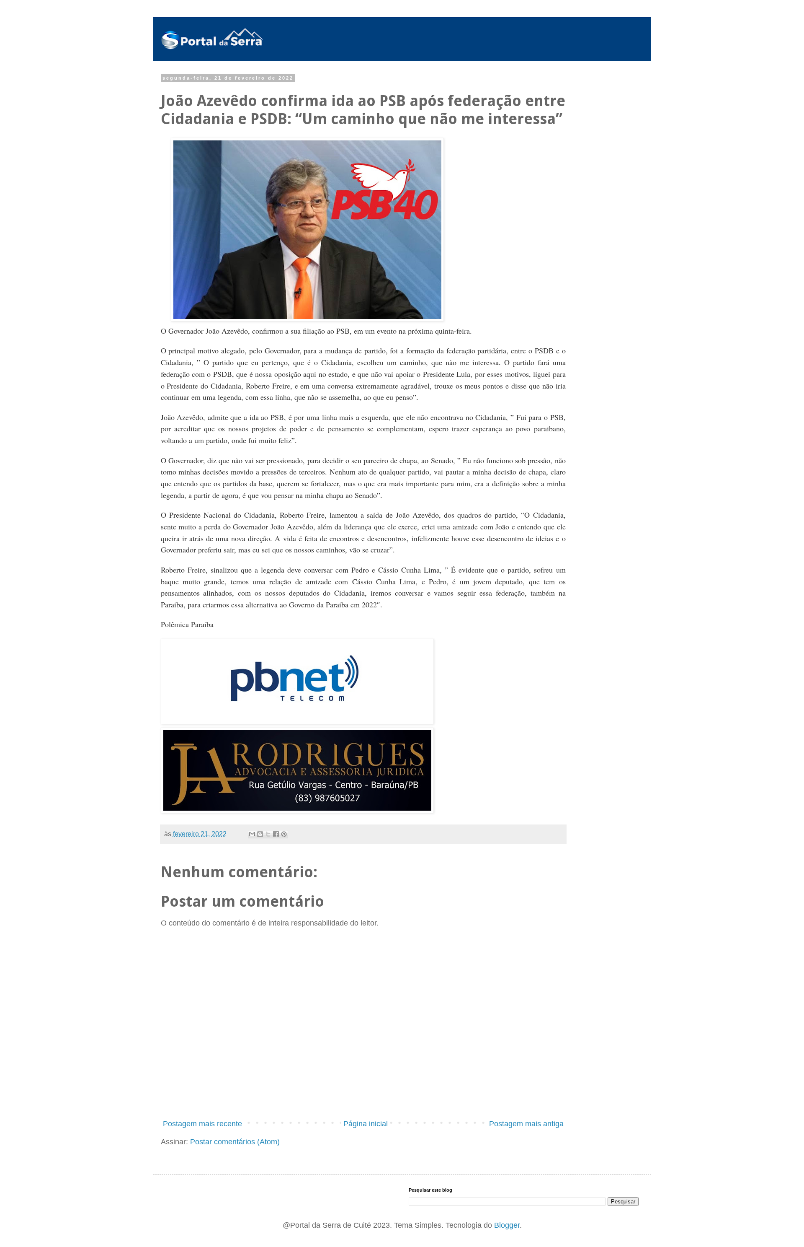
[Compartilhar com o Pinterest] (284, 834)
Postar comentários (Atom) (235, 1142)
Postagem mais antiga (526, 1124)
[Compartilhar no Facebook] (276, 834)
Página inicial (365, 1124)
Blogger (507, 1225)
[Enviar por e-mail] (252, 834)
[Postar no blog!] (260, 834)
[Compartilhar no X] (268, 834)
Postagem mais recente (202, 1124)
